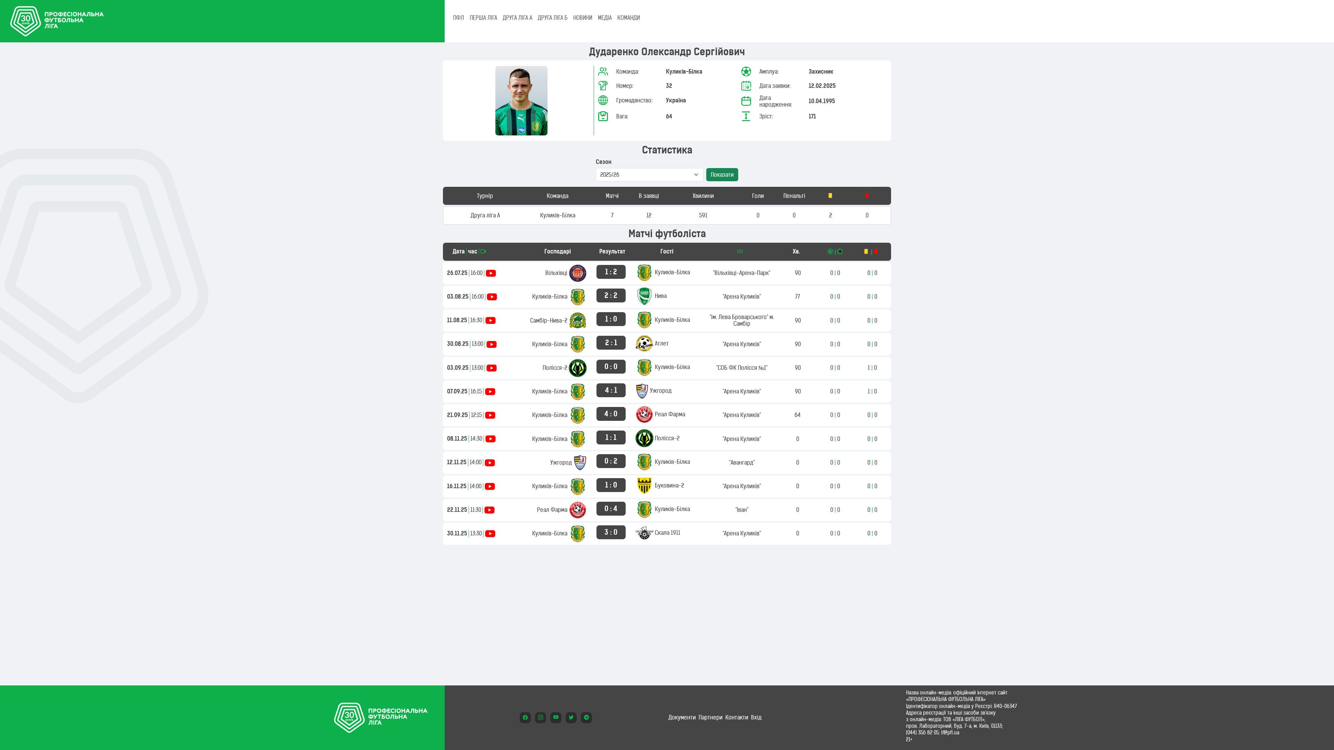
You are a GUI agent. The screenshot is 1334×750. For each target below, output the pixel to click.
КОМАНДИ (628, 17)
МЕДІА (605, 17)
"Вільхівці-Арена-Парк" (741, 272)
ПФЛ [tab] (458, 17)
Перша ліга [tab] (483, 17)
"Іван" (741, 509)
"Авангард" (742, 462)
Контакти (736, 717)
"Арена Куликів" (742, 296)
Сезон (603, 162)
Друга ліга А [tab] (517, 17)
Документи (682, 717)
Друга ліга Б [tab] (553, 17)
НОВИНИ (582, 17)
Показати (722, 174)
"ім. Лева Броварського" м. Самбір (742, 320)
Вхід (756, 717)
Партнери (711, 717)
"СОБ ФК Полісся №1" (741, 367)
